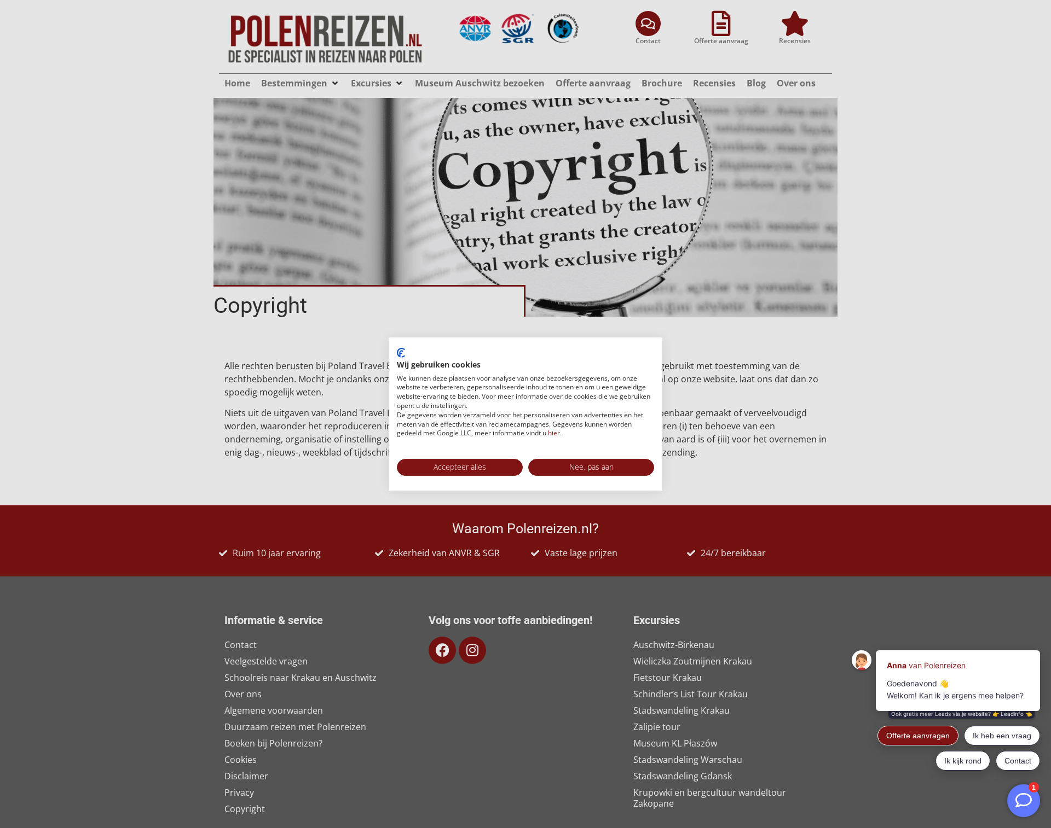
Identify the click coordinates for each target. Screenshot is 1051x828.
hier (554, 433)
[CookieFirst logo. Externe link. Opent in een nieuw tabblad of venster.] (401, 353)
